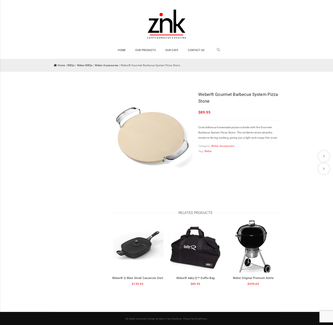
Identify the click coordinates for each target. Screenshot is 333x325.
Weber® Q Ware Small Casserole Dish (137, 278)
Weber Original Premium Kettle (253, 278)
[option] (152, 139)
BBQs (70, 65)
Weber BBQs (84, 65)
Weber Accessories (106, 65)
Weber (208, 151)
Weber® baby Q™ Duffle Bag (195, 278)
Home (61, 65)
